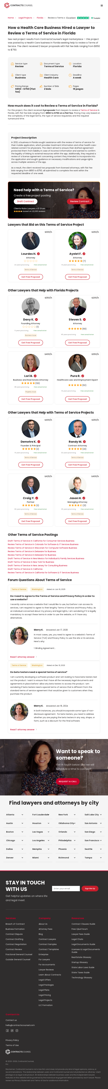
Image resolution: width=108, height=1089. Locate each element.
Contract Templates (49, 949)
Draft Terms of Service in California (25, 569)
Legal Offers (45, 979)
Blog (41, 934)
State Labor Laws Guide (83, 967)
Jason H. (75, 498)
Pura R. (75, 376)
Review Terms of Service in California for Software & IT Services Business (43, 572)
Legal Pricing (45, 995)
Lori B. (28, 376)
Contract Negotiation (16, 944)
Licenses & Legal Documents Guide (86, 951)
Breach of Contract (15, 924)
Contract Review (14, 949)
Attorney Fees (45, 929)
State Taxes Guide (81, 972)
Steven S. (75, 319)
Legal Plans (44, 990)
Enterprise (43, 954)
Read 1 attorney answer (23, 657)
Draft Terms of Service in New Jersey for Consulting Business (37, 565)
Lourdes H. (28, 254)
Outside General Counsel (18, 959)
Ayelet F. (75, 254)
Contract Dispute (14, 934)
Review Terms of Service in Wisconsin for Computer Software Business (42, 547)
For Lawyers (44, 959)
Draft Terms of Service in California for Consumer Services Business (41, 540)
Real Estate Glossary (81, 957)
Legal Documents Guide (83, 944)
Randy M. (75, 442)
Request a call (68, 781)
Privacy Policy (12, 1040)
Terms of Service (54, 66)
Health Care (51, 77)
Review (19, 66)
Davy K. (28, 319)
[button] (14, 814)
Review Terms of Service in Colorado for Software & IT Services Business (43, 544)
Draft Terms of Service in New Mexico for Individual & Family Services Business (46, 558)
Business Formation (15, 929)
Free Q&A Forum (80, 929)
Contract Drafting (14, 939)
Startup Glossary (80, 962)
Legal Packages (46, 984)
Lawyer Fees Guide (81, 934)
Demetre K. (28, 442)
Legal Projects (25, 17)
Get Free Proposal (30, 276)
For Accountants (47, 964)
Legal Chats (77, 939)
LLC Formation (46, 1005)
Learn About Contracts (50, 974)
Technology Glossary (82, 977)
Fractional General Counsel (19, 954)
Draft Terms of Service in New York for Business (31, 562)
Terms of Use (12, 1045)
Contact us (11, 1020)
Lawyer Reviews (46, 969)
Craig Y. (28, 498)
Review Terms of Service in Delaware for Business (32, 551)
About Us (43, 924)
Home (11, 17)
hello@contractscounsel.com (20, 1025)
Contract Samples (48, 944)
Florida (40, 17)
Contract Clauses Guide (83, 924)
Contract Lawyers (47, 939)
